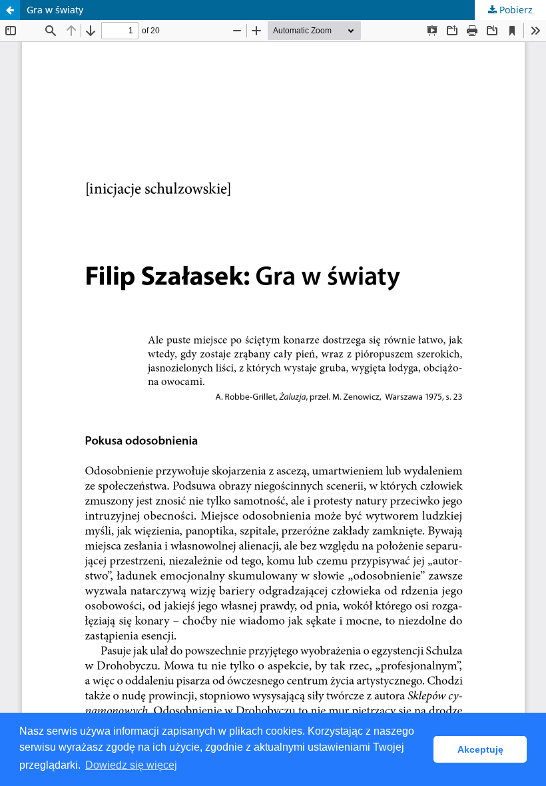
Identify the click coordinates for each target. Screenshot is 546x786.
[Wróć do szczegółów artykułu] (10, 10)
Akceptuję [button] (480, 749)
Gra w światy (55, 9)
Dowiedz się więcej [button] (131, 765)
